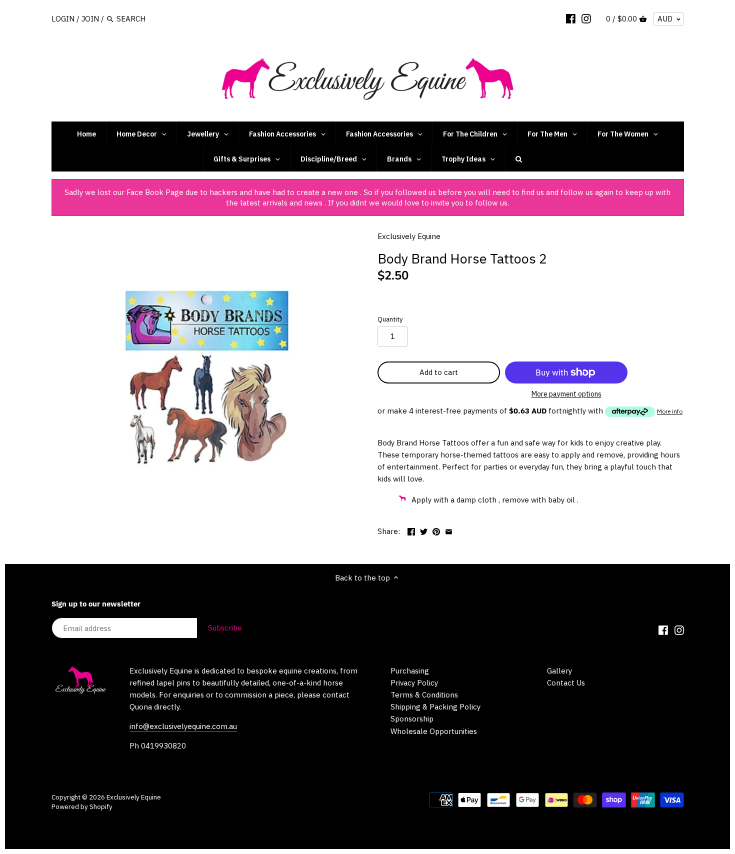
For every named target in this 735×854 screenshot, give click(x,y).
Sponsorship (412, 719)
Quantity (390, 319)
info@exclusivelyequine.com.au (183, 726)
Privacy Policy (414, 683)
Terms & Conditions (424, 695)
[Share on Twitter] (424, 530)
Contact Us (566, 683)
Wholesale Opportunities (433, 731)
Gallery (559, 671)
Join (90, 19)
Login (63, 19)
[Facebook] (571, 18)
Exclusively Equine (409, 236)
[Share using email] (448, 530)
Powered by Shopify (82, 806)
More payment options (567, 394)
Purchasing (409, 671)
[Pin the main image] (436, 530)
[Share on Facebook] (411, 530)
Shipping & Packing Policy (435, 707)
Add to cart (439, 372)
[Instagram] (586, 18)
